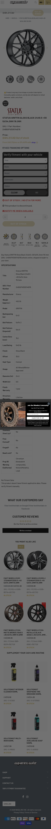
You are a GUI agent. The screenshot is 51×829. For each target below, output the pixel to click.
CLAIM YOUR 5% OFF (38, 418)
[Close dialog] (49, 404)
